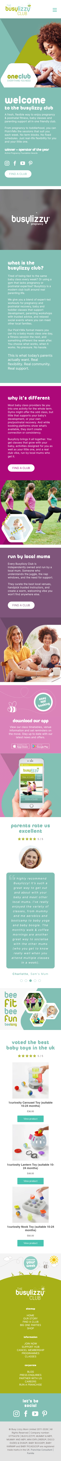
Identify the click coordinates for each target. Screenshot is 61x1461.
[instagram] (7, 163)
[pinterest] (30, 163)
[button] (21, 999)
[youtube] (22, 163)
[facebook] (15, 163)
